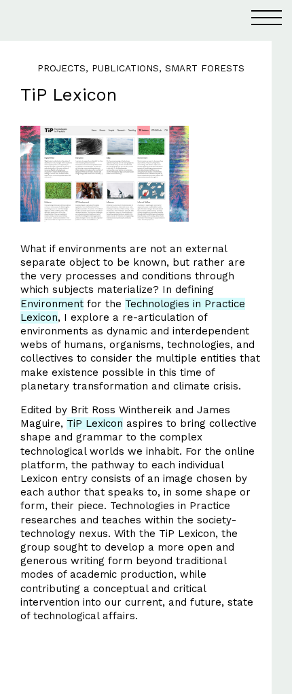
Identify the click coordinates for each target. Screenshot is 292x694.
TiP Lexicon (95, 423)
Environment (52, 304)
